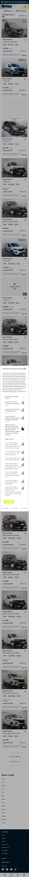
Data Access (14, 508)
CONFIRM (9, 502)
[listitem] (14, 397)
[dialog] (14, 438)
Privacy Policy (23, 508)
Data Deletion (5, 508)
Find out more (22, 2)
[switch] (23, 402)
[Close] (25, 369)
